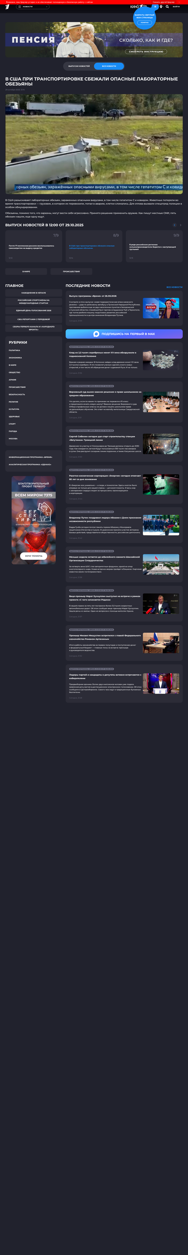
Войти (176, 7)
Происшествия (71, 271)
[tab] (79, 66)
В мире (26, 271)
